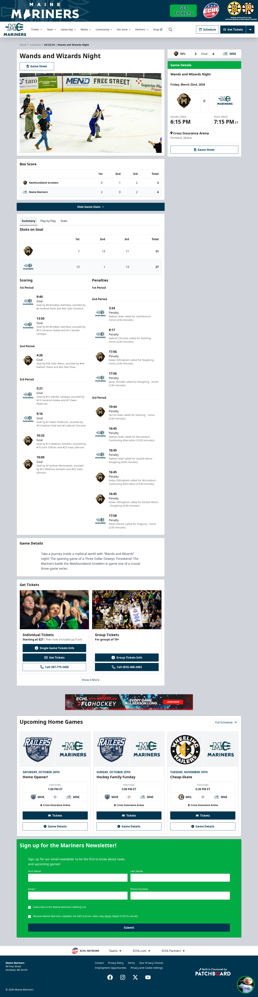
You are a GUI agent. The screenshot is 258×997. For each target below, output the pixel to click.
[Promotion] (129, 11)
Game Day (67, 29)
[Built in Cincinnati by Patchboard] (213, 972)
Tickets (35, 29)
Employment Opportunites (110, 967)
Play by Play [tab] (48, 221)
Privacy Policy (116, 962)
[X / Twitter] (135, 977)
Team (50, 29)
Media (84, 29)
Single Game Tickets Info (57, 648)
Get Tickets (235, 29)
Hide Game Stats (88, 207)
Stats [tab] (64, 221)
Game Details (57, 826)
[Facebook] (110, 977)
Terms (131, 962)
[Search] (170, 30)
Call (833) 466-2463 (129, 667)
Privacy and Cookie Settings (147, 967)
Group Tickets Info (129, 657)
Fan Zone (122, 29)
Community (102, 29)
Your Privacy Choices (151, 962)
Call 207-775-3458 (57, 667)
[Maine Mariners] (15, 29)
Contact (99, 962)
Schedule (209, 29)
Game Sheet (38, 66)
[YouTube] (148, 977)
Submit (129, 928)
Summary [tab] (28, 221)
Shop (156, 29)
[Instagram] (123, 977)
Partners (140, 29)
